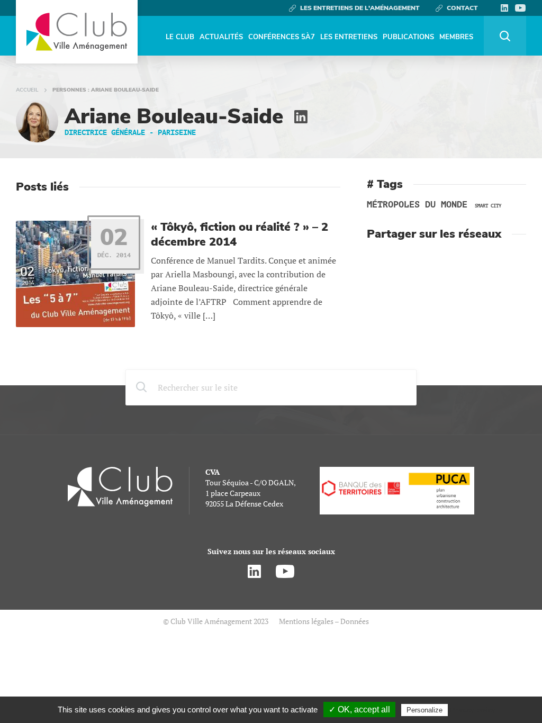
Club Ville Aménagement (77, 32)
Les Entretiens (348, 37)
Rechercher (505, 36)
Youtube (520, 8)
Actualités (221, 37)
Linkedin (504, 8)
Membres (456, 37)
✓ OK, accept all (359, 709)
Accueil (27, 90)
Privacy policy (472, 710)
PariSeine (177, 133)
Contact (462, 8)
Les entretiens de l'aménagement (360, 8)
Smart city (488, 206)
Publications (408, 37)
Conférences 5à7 (281, 37)
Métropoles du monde (417, 205)
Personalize (424, 710)
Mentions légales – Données (324, 621)
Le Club (180, 37)
